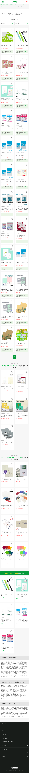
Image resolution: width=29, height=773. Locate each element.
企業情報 (3, 756)
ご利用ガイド (4, 723)
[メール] (27, 2)
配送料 (3, 730)
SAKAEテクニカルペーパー (9, 366)
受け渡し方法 (4, 738)
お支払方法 (4, 734)
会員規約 (3, 727)
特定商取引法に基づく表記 (7, 741)
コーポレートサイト (6, 753)
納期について (4, 745)
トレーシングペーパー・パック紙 (12, 457)
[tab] (7, 23)
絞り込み (3, 23)
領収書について (5, 749)
